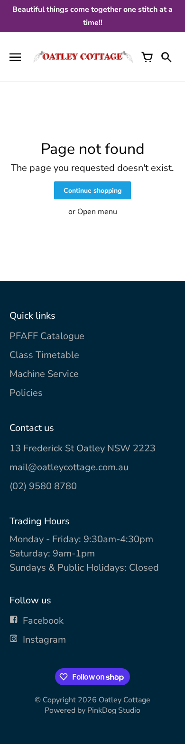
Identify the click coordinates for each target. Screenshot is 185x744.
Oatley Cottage (124, 700)
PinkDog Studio (113, 710)
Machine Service (44, 374)
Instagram (44, 639)
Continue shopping (92, 190)
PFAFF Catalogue (46, 336)
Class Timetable (44, 355)
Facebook (43, 620)
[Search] (166, 56)
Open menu (97, 211)
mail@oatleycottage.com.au (69, 467)
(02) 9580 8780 (43, 486)
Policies (26, 392)
